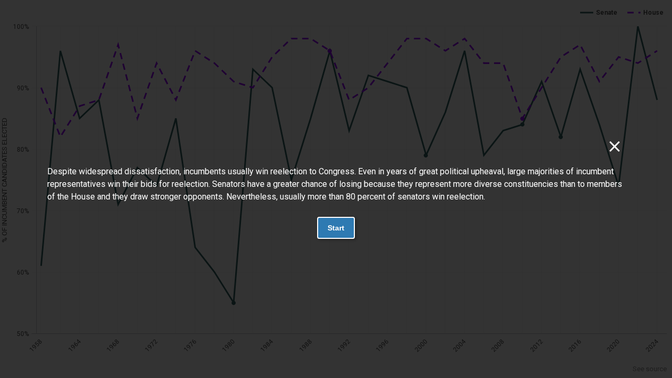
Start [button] (336, 228)
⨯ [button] (614, 146)
